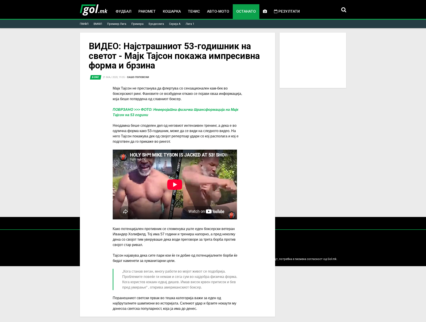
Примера (137, 23)
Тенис (194, 11)
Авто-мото (218, 11)
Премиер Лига (116, 23)
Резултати (289, 11)
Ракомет (147, 11)
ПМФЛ (84, 23)
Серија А (175, 23)
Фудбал (123, 11)
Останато (246, 11)
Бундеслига (156, 23)
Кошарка (172, 11)
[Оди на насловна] (94, 10)
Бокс (95, 77)
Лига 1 (190, 23)
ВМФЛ (98, 23)
